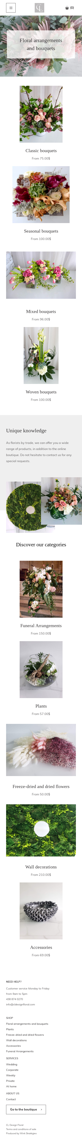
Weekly (10, 1075)
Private (10, 1081)
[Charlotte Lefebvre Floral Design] (39, 8)
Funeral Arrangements (20, 1051)
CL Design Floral (14, 1125)
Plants (10, 1029)
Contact (11, 1099)
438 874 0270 (14, 999)
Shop (9, 1018)
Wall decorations (16, 1040)
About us (12, 1093)
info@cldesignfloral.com (20, 1004)
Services (12, 1058)
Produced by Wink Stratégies (21, 1133)
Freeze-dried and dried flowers (25, 1035)
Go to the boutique (23, 1109)
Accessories (13, 1046)
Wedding (11, 1064)
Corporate (12, 1070)
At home (11, 1086)
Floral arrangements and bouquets (27, 1024)
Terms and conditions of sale (21, 1129)
